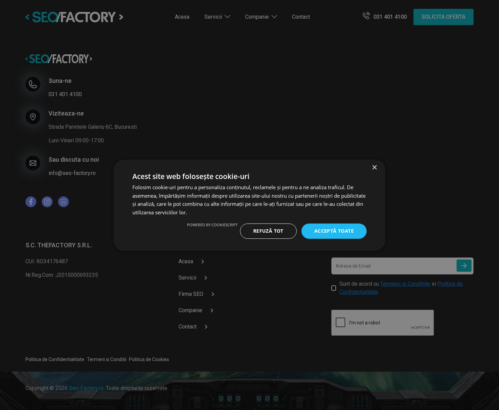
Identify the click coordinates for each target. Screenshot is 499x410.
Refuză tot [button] (268, 231)
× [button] (374, 167)
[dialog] (249, 205)
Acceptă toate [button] (334, 231)
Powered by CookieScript (212, 224)
